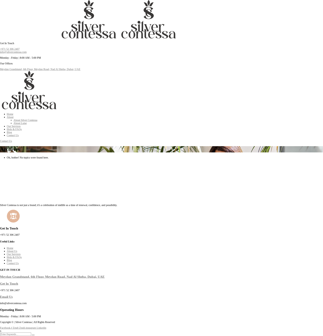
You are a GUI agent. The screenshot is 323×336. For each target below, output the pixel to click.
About (10, 117)
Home (10, 114)
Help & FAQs (14, 129)
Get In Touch (9, 283)
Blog (9, 132)
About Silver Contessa (25, 120)
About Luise (20, 123)
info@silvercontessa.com (13, 52)
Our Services (14, 126)
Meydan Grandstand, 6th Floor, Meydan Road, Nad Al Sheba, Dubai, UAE (40, 69)
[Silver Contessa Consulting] (30, 37)
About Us (12, 251)
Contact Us (13, 135)
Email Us (6, 297)
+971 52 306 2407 (10, 49)
